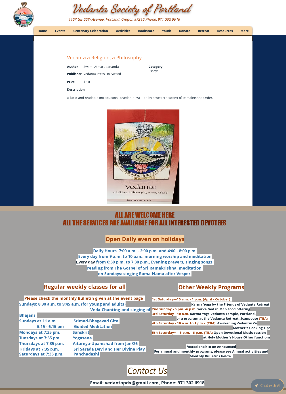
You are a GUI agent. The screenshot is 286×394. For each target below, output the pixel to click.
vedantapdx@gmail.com (132, 383)
